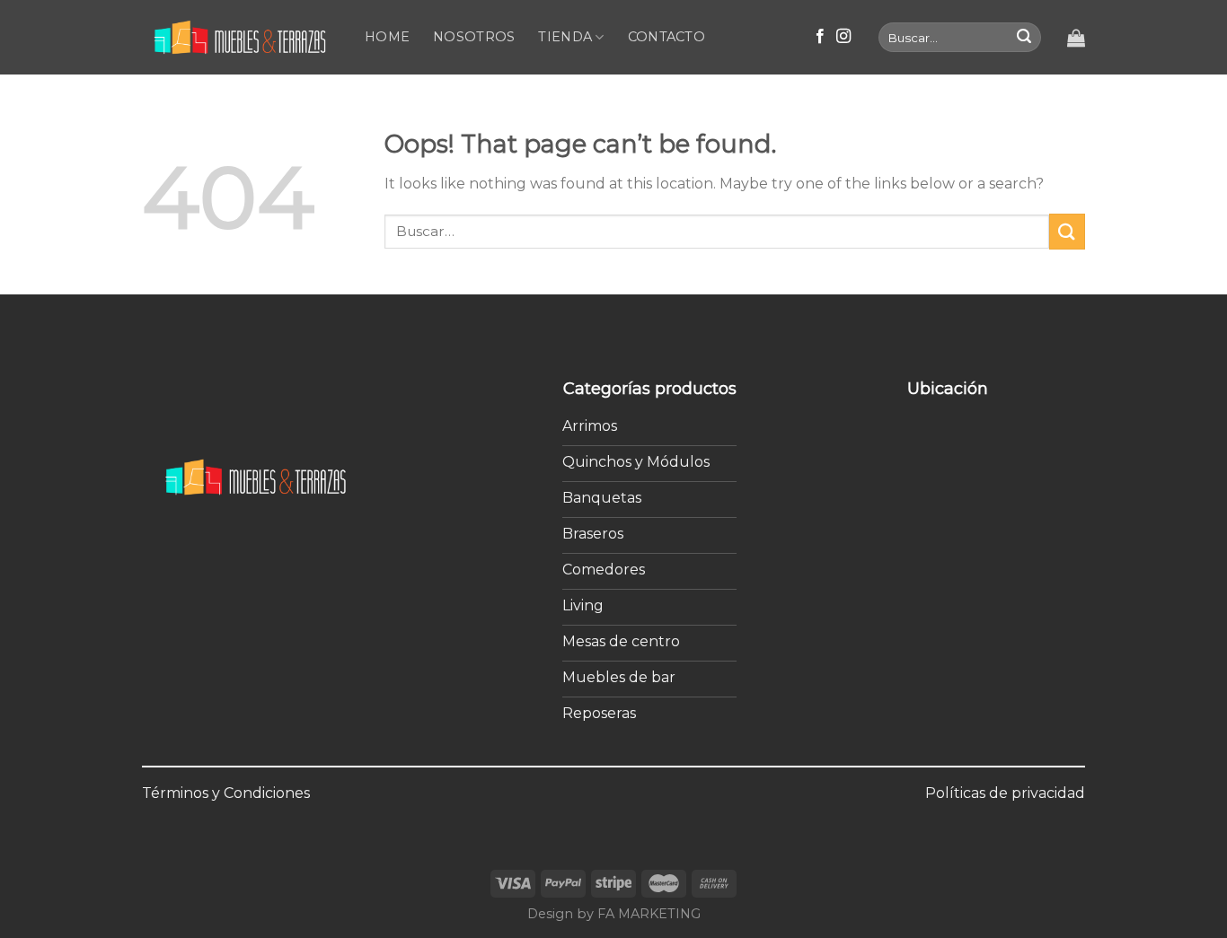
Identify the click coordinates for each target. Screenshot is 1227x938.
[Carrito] (1076, 37)
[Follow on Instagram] (843, 37)
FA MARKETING (649, 914)
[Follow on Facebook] (820, 37)
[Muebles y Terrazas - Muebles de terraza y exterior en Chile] (240, 38)
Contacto (666, 37)
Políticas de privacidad (1005, 793)
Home (387, 37)
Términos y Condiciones (226, 793)
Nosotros (474, 37)
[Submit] (1024, 37)
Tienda (565, 37)
